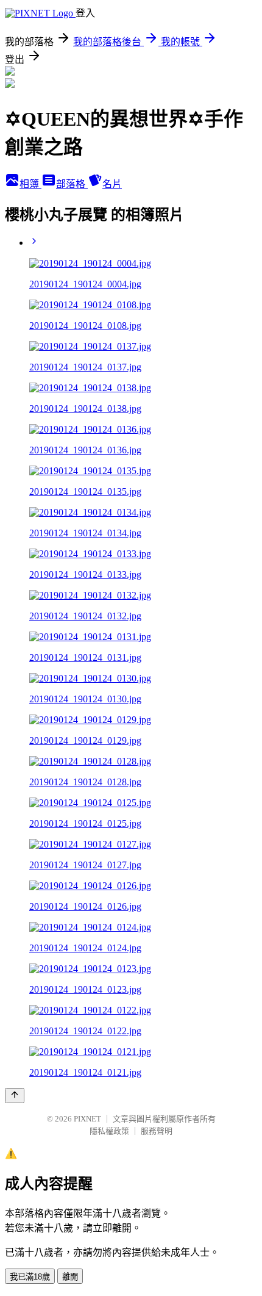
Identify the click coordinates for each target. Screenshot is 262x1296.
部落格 (72, 184)
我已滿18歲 (30, 1276)
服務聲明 (156, 1131)
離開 (70, 1276)
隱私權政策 (109, 1131)
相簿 (30, 184)
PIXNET (87, 1118)
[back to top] (14, 1095)
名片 (112, 184)
